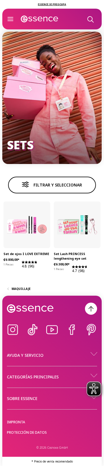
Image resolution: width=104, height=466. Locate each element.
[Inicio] (39, 19)
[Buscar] (90, 19)
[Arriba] (91, 309)
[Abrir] (10, 19)
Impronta (16, 422)
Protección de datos (27, 432)
